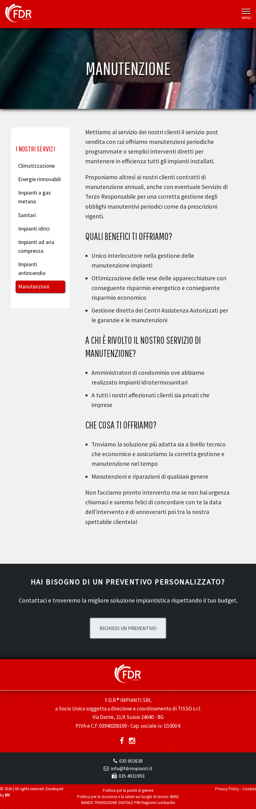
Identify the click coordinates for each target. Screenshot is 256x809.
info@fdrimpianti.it (132, 768)
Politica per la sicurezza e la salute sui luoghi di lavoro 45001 (128, 796)
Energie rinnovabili (39, 179)
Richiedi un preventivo (128, 628)
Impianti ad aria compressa (36, 246)
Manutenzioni (33, 286)
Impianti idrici (34, 228)
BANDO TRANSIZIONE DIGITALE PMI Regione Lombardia (128, 802)
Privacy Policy (227, 788)
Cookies (249, 788)
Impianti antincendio (32, 269)
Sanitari (27, 215)
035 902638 (131, 761)
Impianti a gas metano (34, 197)
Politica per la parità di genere (128, 790)
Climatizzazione (36, 165)
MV (7, 795)
